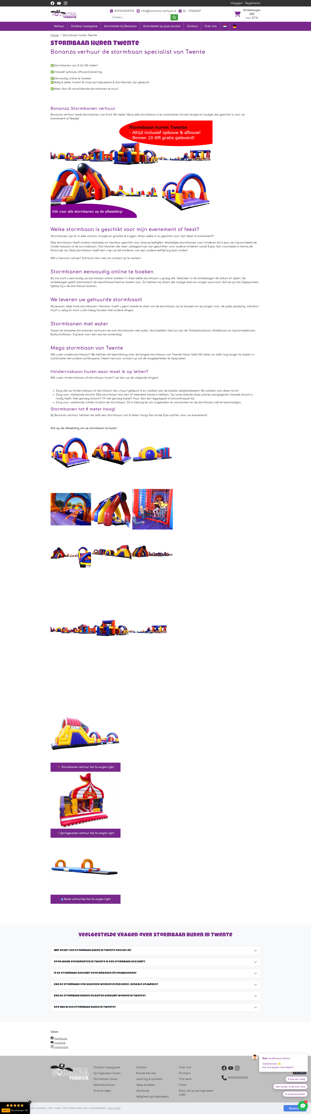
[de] (234, 26)
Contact (192, 26)
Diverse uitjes (102, 1090)
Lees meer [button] (114, 1108)
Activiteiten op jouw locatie (161, 26)
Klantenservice (146, 1073)
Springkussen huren (107, 1073)
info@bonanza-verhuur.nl (158, 11)
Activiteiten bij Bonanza (120, 26)
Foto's (182, 1085)
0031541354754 (124, 11)
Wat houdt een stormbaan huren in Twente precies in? (92, 950)
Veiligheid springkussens (152, 1096)
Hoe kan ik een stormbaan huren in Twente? (85, 1007)
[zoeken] (174, 17)
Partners (185, 1073)
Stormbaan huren (105, 1079)
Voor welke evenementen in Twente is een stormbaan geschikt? (99, 962)
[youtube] (59, 3)
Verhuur (59, 26)
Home (55, 35)
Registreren (252, 3)
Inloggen (236, 3)
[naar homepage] (63, 13)
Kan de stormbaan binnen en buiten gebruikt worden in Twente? (100, 996)
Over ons (210, 26)
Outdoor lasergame (84, 26)
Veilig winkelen (145, 1085)
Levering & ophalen (149, 1079)
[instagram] (65, 3)
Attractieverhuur (104, 1085)
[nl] (225, 26)
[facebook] (52, 3)
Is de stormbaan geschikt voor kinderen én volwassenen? (95, 973)
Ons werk (185, 1079)
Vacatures (142, 1090)
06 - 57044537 (192, 11)
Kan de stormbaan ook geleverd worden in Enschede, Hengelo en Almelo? (106, 984)
